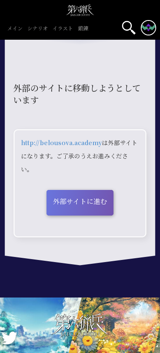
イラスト (62, 29)
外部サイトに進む (80, 202)
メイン (15, 29)
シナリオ (37, 29)
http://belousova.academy (61, 143)
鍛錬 (83, 29)
